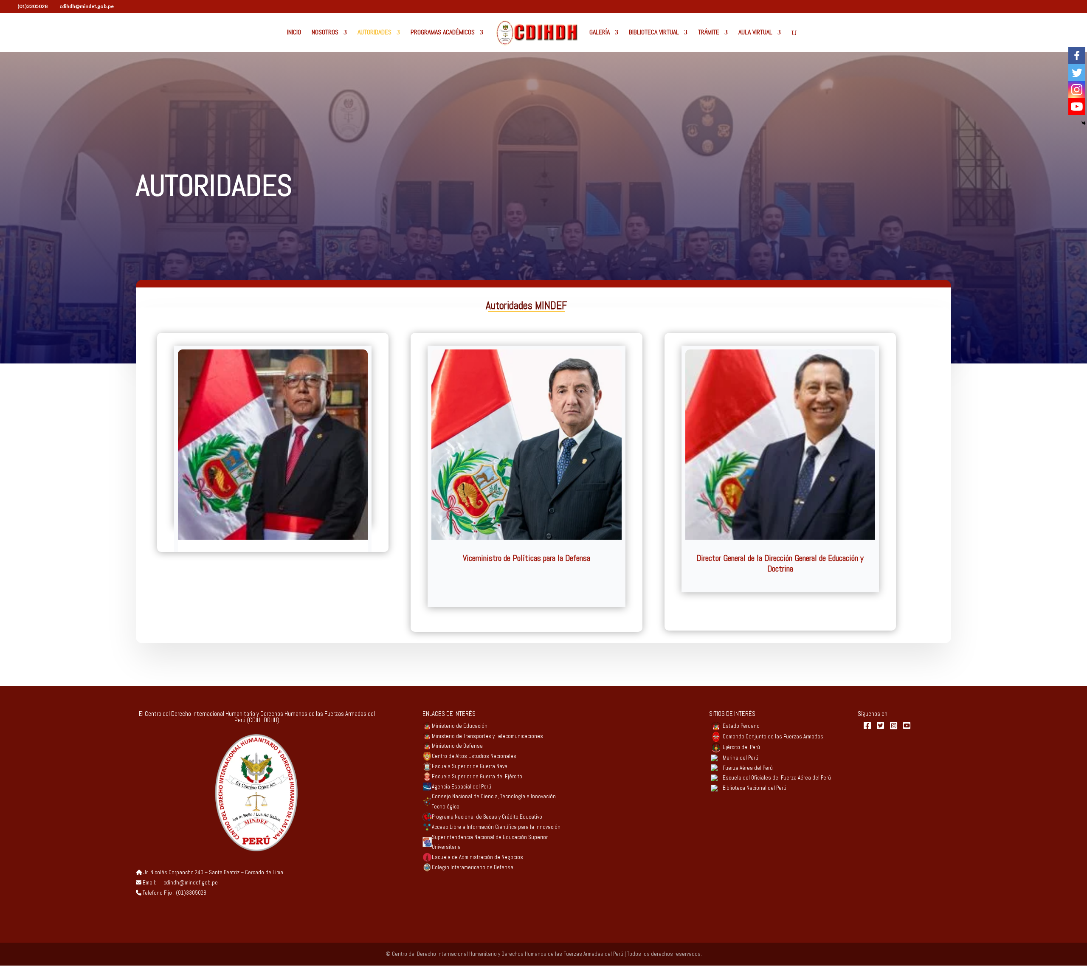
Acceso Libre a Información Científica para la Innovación (496, 827)
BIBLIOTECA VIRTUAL (654, 33)
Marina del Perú (740, 757)
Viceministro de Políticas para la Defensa (526, 557)
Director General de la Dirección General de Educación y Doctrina (780, 563)
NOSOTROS (325, 33)
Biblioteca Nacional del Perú (754, 787)
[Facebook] (1076, 55)
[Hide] (1083, 123)
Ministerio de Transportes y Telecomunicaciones (487, 736)
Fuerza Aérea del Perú (748, 768)
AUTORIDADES (374, 33)
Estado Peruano (741, 725)
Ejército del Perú (741, 747)
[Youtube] (1076, 106)
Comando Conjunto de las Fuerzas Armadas (773, 736)
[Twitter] (1076, 72)
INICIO (294, 33)
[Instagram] (1076, 89)
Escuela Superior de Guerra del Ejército (477, 776)
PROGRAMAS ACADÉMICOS (443, 33)
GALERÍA (599, 33)
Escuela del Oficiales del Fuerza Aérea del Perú (777, 777)
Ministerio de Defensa (457, 745)
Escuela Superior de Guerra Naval (470, 766)
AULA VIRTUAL (755, 33)
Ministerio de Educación (459, 725)
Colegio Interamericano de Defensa (472, 867)
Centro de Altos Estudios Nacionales (474, 756)
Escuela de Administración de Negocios (477, 857)
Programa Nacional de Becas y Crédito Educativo (487, 816)
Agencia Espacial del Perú (461, 786)
